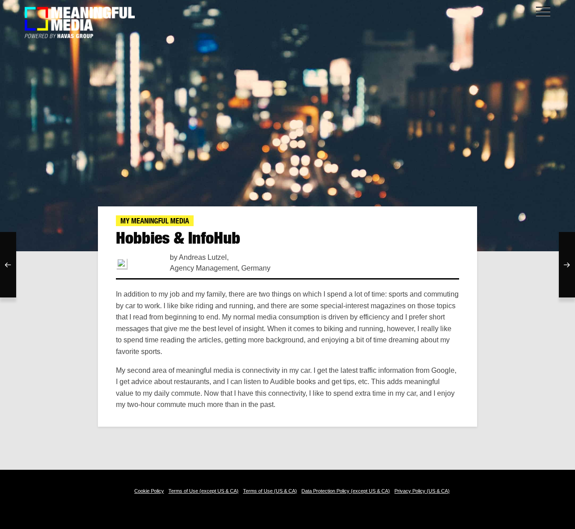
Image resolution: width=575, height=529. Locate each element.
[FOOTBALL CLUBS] (567, 264)
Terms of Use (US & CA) (270, 491)
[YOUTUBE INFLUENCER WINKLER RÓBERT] (8, 264)
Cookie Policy (149, 491)
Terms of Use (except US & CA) (203, 491)
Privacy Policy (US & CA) (422, 491)
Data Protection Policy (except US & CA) (345, 491)
